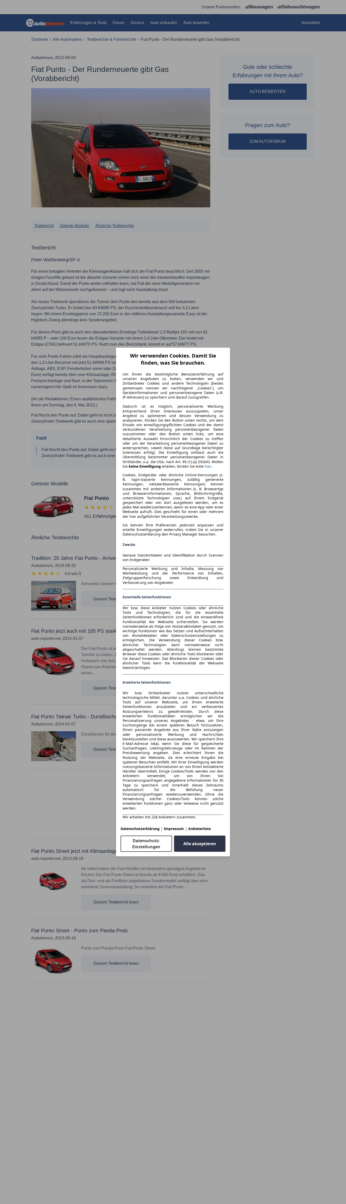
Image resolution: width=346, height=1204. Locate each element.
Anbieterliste (199, 828)
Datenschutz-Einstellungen (146, 844)
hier (208, 466)
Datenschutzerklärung (140, 828)
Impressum (174, 828)
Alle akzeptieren (199, 843)
